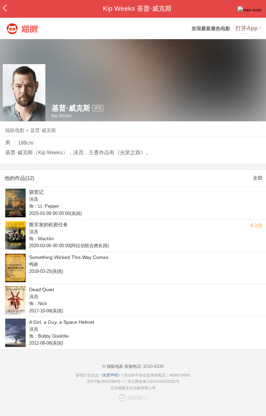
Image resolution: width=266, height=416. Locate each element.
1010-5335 (153, 366)
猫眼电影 (15, 130)
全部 (258, 178)
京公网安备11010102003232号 (153, 381)
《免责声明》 (110, 375)
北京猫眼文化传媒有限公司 (133, 388)
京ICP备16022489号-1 (105, 381)
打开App (247, 28)
